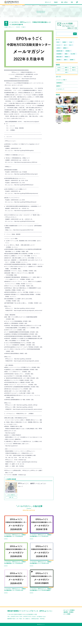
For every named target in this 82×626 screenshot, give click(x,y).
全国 (66, 72)
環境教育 (67, 56)
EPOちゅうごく (12, 27)
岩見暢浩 (59, 113)
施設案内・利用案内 (68, 612)
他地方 (59, 69)
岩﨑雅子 (74, 113)
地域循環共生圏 (60, 50)
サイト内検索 (67, 614)
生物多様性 (59, 59)
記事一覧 (11, 497)
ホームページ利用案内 (69, 610)
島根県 (67, 67)
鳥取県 (74, 67)
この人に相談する (11, 494)
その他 (71, 42)
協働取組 (65, 47)
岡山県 (74, 69)
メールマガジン (60, 89)
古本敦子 (59, 104)
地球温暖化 (68, 50)
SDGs (71, 45)
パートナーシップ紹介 (61, 79)
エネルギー (59, 45)
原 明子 (66, 104)
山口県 (59, 67)
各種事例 (58, 85)
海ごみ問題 (73, 53)
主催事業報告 (59, 82)
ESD (65, 45)
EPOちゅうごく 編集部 (60, 123)
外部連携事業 (60, 53)
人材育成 (59, 47)
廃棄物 (66, 53)
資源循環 (72, 59)
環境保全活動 (60, 56)
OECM (58, 42)
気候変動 (65, 42)
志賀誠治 (74, 104)
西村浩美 (66, 113)
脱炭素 (66, 59)
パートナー (67, 122)
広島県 (67, 69)
